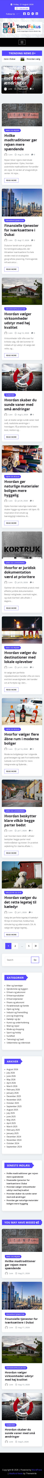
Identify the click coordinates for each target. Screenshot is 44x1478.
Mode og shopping (15, 1029)
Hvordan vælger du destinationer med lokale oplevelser (20, 657)
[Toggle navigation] (22, 42)
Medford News (16, 1473)
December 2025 (14, 1096)
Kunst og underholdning (18, 1022)
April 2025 (11, 1123)
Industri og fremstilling (17, 1012)
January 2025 (13, 1133)
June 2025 (11, 1116)
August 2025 (12, 1109)
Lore (10, 89)
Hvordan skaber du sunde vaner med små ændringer (21, 75)
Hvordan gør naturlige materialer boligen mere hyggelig (21, 488)
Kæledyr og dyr (13, 1019)
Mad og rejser (13, 1026)
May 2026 (11, 1079)
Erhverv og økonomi (16, 992)
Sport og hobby (14, 1032)
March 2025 (12, 1126)
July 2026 (11, 1072)
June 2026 (11, 1076)
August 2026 (12, 1069)
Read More (11, 180)
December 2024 (14, 1136)
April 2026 (11, 1083)
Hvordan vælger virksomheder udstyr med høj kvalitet (17, 321)
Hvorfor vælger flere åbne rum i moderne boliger (21, 739)
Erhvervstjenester (15, 999)
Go (35, 960)
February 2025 (13, 1129)
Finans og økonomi (15, 1002)
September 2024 (14, 1146)
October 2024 (13, 1143)
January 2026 (13, 1093)
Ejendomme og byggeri (17, 989)
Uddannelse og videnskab (18, 1042)
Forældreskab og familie (18, 1005)
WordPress (37, 1469)
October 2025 (13, 1103)
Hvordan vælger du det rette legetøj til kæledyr (20, 902)
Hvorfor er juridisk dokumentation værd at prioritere (20, 572)
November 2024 (14, 1140)
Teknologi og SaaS (15, 1039)
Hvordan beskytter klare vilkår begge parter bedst (20, 820)
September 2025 (14, 1106)
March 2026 (12, 1086)
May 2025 (11, 1119)
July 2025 (11, 1113)
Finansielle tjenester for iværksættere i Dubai (21, 230)
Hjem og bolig (13, 1009)
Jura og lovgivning (15, 1015)
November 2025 (14, 1099)
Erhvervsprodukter (15, 995)
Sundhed (11, 1036)
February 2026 (13, 1089)
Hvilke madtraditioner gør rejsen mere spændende (20, 142)
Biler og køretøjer (15, 985)
